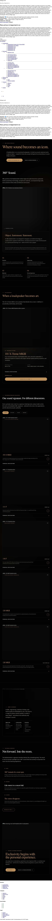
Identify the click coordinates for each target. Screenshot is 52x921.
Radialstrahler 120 (11, 49)
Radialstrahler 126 (11, 50)
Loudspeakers (5, 43)
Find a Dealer (10, 869)
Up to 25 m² (12, 412)
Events (9, 85)
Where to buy (5, 77)
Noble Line (10, 60)
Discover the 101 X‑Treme (25, 379)
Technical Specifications (11, 371)
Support (4, 78)
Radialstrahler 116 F (12, 47)
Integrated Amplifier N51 (13, 64)
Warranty (4, 916)
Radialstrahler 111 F (12, 46)
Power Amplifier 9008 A (13, 58)
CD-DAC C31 (11, 71)
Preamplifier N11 (11, 63)
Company (4, 81)
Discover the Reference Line (13, 160)
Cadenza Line (10, 68)
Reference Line (11, 52)
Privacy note (2, 22)
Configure (10, 22)
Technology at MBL (8, 809)
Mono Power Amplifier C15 (13, 76)
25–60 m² (18, 412)
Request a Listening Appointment (24, 869)
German (26, 96)
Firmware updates (11, 80)
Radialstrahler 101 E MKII (13, 45)
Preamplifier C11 (11, 72)
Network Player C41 (12, 70)
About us (9, 83)
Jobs (8, 86)
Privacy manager (6, 915)
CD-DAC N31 (11, 62)
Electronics (5, 51)
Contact (4, 87)
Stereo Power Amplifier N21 (13, 66)
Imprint (6, 22)
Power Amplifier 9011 (12, 59)
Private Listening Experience (30, 160)
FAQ (9, 79)
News (9, 84)
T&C (4, 917)
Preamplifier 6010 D (12, 57)
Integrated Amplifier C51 (13, 74)
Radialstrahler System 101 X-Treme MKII (16, 44)
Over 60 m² (24, 412)
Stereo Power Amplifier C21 (13, 75)
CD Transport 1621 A (12, 54)
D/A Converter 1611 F (12, 55)
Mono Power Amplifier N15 (13, 67)
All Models (6, 412)
